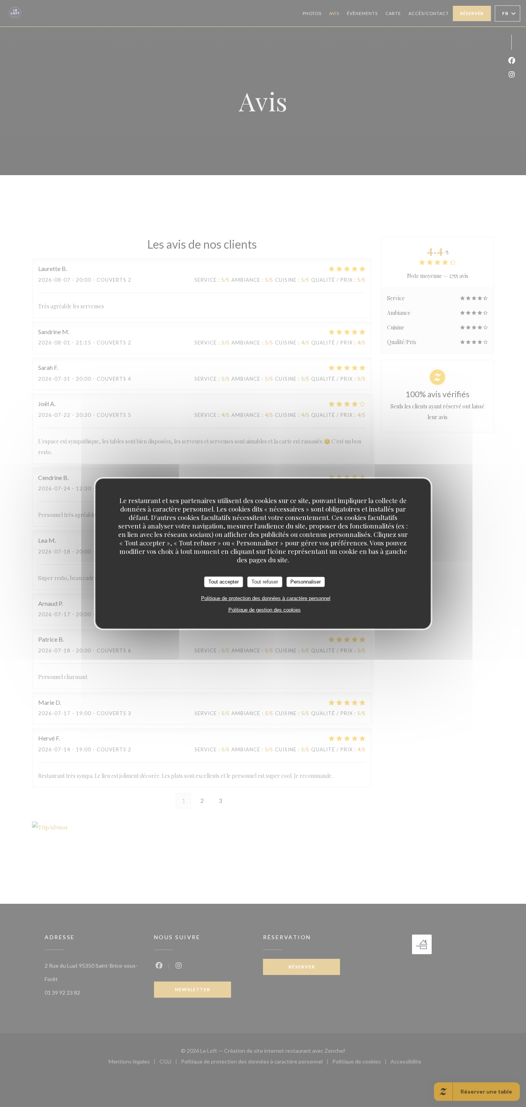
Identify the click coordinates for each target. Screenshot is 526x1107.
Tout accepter (223, 582)
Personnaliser (305, 582)
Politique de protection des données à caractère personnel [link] (265, 598)
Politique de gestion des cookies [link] (264, 609)
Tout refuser (264, 582)
